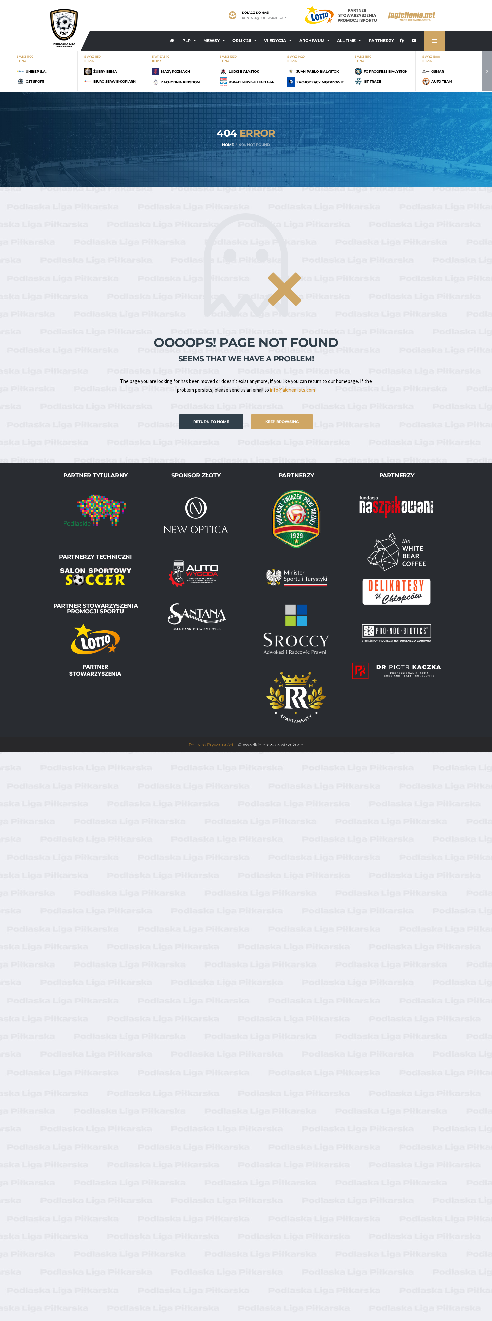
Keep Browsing (282, 421)
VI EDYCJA (275, 40)
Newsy (211, 40)
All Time (346, 40)
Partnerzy (381, 40)
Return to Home (211, 421)
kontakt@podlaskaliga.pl (265, 18)
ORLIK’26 (241, 40)
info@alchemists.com (292, 390)
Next (487, 71)
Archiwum (311, 40)
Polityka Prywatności (211, 744)
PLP (186, 40)
